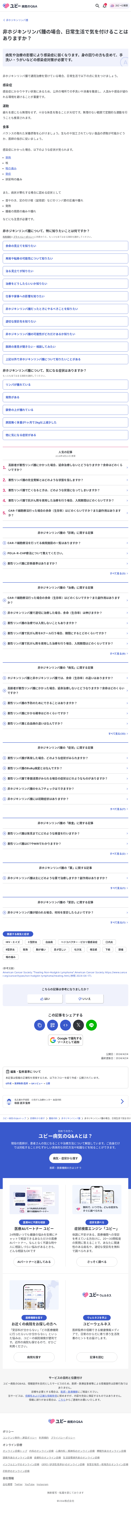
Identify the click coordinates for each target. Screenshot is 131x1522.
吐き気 (78, 949)
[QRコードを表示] (52, 1025)
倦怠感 (93, 949)
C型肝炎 (32, 942)
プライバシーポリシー (23, 237)
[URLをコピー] (39, 1025)
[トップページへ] (65, 1424)
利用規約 (7, 237)
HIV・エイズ (13, 942)
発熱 (8, 157)
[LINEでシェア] (91, 1025)
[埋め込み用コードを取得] (65, 1025)
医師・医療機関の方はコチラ (65, 1167)
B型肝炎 (10, 949)
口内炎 (109, 942)
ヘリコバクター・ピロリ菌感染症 (79, 942)
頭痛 (120, 949)
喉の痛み (11, 168)
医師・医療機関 (69, 1391)
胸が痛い (41, 949)
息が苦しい (60, 949)
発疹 (8, 174)
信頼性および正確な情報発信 (41, 1395)
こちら (62, 1399)
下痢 (107, 949)
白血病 (49, 942)
